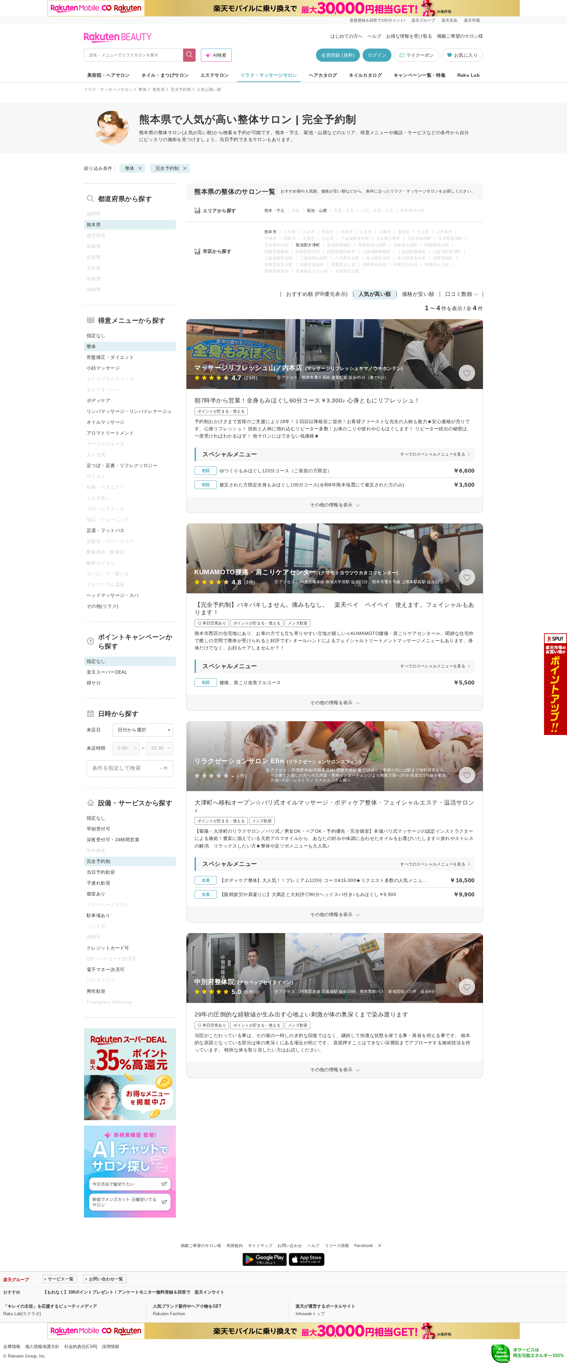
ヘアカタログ (323, 75)
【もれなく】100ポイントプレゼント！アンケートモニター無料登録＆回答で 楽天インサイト (133, 1292)
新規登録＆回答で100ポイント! (377, 20)
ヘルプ (374, 36)
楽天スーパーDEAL (107, 672)
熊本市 (270, 232)
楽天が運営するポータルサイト (325, 1306)
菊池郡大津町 (308, 245)
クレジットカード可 (108, 947)
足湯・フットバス (105, 530)
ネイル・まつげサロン (165, 75)
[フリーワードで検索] (189, 55)
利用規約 (235, 1245)
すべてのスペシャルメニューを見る (432, 454)
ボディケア (98, 400)
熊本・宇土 (274, 210)
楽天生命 (449, 20)
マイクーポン (420, 55)
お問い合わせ (290, 1245)
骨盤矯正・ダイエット (110, 357)
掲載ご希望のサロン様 (460, 36)
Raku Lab (468, 75)
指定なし (96, 335)
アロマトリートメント (110, 433)
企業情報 (11, 1346)
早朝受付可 (98, 828)
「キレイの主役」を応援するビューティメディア (50, 1306)
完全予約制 (181, 89)
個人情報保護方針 (42, 1346)
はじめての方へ (346, 36)
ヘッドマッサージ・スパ (113, 595)
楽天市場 (472, 20)
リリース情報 (337, 1245)
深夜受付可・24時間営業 (113, 839)
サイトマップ (260, 1245)
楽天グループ (423, 20)
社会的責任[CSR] (80, 1346)
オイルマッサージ (105, 422)
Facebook (363, 1245)
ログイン (377, 55)
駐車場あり (98, 915)
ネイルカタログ (365, 75)
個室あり (96, 893)
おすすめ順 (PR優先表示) (317, 294)
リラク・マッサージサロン (269, 75)
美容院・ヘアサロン (108, 75)
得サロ (94, 682)
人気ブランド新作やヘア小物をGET (187, 1306)
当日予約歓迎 (101, 872)
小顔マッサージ (103, 368)
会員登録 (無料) (338, 55)
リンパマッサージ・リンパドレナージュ (129, 411)
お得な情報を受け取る (409, 36)
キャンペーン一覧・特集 (420, 75)
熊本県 (159, 89)
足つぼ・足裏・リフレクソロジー (122, 465)
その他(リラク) (102, 606)
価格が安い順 (418, 294)
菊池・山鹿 (317, 210)
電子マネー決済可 (105, 969)
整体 (142, 89)
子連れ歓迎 (98, 883)
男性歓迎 (96, 991)
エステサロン (214, 75)
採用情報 (110, 1346)
